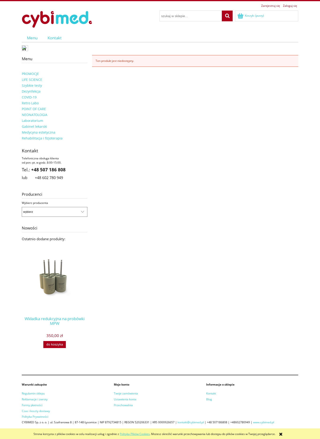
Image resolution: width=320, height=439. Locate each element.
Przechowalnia (123, 405)
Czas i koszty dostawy (36, 411)
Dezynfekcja (31, 91)
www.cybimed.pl (263, 422)
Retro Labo (30, 103)
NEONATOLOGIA (34, 115)
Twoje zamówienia (126, 393)
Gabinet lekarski (34, 126)
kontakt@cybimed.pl (191, 422)
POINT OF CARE (34, 109)
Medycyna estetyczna (38, 132)
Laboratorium (32, 120)
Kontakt (211, 393)
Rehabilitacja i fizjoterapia (42, 138)
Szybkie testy (32, 85)
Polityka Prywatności (35, 417)
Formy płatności (32, 405)
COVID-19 (29, 97)
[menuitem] (32, 38)
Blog (209, 399)
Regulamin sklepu (33, 393)
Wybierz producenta (35, 203)
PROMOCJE (30, 73)
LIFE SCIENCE (32, 79)
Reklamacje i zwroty (35, 399)
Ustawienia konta (125, 399)
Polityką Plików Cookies (135, 434)
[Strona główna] (57, 19)
